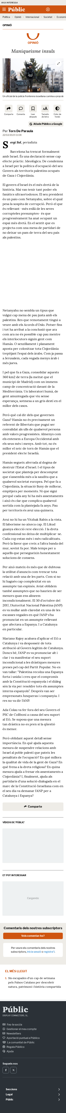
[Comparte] (8, 108)
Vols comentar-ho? (33, 935)
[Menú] (4, 9)
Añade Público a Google (47, 123)
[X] (13, 1070)
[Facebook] (6, 1070)
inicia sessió (34, 951)
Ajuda (10, 1051)
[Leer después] (33, 108)
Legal (9, 1094)
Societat (48, 17)
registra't (49, 951)
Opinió (18, 17)
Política (6, 17)
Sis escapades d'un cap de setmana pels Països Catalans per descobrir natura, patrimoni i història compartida (34, 982)
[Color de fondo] (57, 108)
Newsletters (13, 1033)
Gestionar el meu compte (21, 1029)
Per (18, 131)
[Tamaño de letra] (45, 108)
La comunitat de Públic (21, 1042)
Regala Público (15, 1046)
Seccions (11, 1089)
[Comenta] (21, 108)
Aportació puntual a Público (23, 1038)
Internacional (32, 17)
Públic (15, 1010)
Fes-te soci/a (14, 1024)
